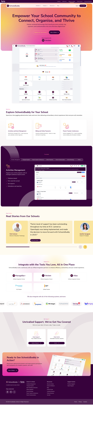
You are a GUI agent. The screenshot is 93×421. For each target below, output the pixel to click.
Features (45, 5)
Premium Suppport (71, 384)
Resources (52, 5)
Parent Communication (60, 159)
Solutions (38, 5)
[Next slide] (85, 247)
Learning (58, 1)
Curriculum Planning (88, 1)
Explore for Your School (40, 32)
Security (48, 395)
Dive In (55, 343)
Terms (75, 402)
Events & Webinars (51, 385)
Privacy (80, 402)
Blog (58, 5)
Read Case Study (34, 240)
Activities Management (15, 159)
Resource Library (50, 384)
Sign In (77, 5)
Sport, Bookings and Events (32, 387)
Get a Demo (82, 5)
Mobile (79, 159)
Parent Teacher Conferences (38, 159)
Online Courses (79, 1)
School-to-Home (72, 1)
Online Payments (49, 159)
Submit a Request (35, 343)
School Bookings (70, 159)
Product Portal (50, 389)
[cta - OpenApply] (7, 391)
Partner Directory (50, 393)
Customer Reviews (51, 391)
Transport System (26, 159)
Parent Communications (31, 395)
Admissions (64, 1)
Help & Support (71, 385)
